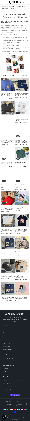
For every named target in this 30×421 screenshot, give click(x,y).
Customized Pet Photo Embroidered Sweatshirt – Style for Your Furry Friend (21, 141)
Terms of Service (7, 346)
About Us (5, 336)
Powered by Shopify (13, 414)
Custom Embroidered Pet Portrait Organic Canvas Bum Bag (7, 186)
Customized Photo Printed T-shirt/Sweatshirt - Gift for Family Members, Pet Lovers (21, 230)
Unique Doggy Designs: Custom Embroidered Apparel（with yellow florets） (7, 253)
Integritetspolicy (9, 417)
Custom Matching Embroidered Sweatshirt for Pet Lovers (7, 230)
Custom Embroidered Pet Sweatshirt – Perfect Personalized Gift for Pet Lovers (6, 95)
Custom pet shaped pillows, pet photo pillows (21, 208)
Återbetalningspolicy (23, 414)
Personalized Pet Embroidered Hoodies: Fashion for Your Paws (22, 186)
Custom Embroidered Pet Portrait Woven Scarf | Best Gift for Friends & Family (7, 208)
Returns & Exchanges (8, 365)
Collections (9, 6)
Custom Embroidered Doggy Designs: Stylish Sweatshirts (7, 298)
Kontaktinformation (16, 419)
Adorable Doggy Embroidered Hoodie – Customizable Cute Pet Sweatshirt (7, 141)
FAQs (4, 371)
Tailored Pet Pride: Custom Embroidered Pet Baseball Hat (8, 276)
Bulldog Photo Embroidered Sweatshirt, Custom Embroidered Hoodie (21, 276)
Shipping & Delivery (8, 361)
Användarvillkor (17, 417)
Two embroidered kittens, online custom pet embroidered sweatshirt (21, 163)
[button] (3, 2)
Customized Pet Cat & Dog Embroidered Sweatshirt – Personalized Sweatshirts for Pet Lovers (21, 118)
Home (3, 6)
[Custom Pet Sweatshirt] (15, 64)
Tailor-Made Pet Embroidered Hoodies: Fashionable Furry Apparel (21, 94)
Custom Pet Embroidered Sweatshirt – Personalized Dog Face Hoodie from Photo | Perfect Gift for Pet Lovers (21, 253)
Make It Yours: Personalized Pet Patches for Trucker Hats (21, 298)
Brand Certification (7, 349)
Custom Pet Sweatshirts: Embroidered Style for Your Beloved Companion (7, 163)
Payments (5, 368)
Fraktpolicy (23, 417)
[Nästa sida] (22, 306)
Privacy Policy (6, 343)
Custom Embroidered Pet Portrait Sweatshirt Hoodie (7, 117)
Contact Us (5, 340)
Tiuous (7, 414)
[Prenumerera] (25, 325)
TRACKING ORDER (8, 358)
